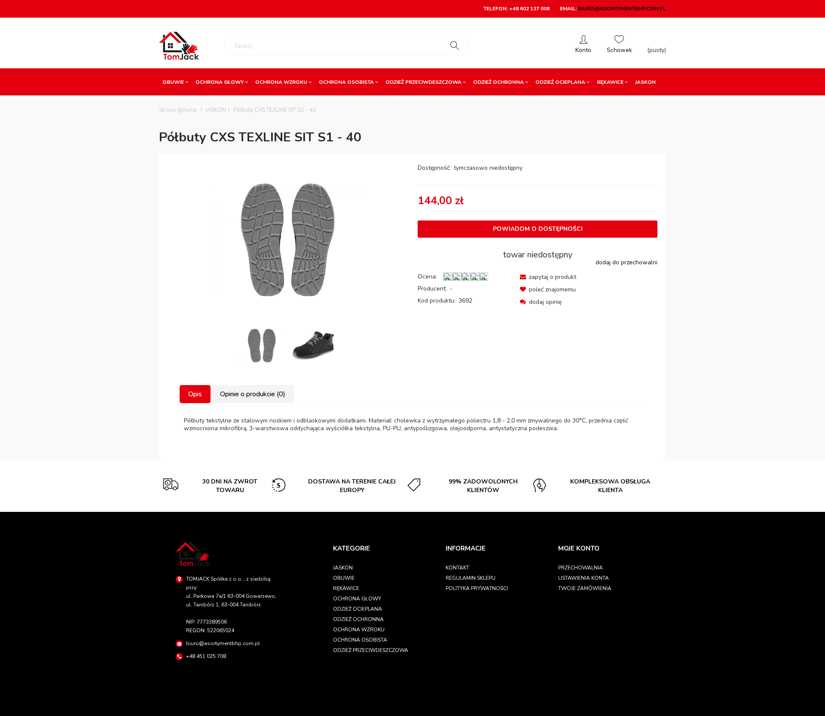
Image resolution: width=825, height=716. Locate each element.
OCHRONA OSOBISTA (360, 639)
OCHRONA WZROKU (359, 629)
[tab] (195, 394)
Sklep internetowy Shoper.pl (412, 705)
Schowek (619, 45)
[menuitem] (175, 82)
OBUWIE (343, 578)
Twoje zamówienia (584, 588)
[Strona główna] (179, 46)
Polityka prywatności (477, 588)
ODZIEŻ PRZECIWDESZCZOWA (370, 650)
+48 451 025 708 (206, 656)
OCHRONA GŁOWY (357, 598)
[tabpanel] (412, 424)
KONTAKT (457, 567)
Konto (583, 45)
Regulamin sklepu (470, 578)
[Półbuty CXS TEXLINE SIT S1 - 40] (261, 345)
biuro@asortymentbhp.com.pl (622, 8)
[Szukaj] (455, 45)
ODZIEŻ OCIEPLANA (357, 609)
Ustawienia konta (583, 578)
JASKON (343, 567)
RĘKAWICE (346, 588)
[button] (548, 277)
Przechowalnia (580, 567)
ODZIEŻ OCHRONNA (358, 619)
